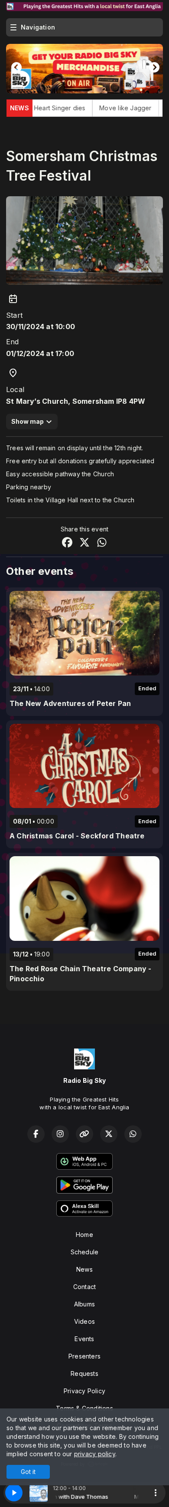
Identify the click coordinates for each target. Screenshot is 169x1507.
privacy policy (94, 1454)
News (84, 1269)
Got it (28, 1471)
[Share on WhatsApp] (102, 543)
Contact (84, 1286)
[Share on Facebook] (67, 543)
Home (84, 1234)
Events (84, 1338)
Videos (84, 1321)
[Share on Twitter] (84, 543)
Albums (84, 1304)
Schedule (85, 1252)
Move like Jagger (91, 108)
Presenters (84, 1356)
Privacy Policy (84, 1391)
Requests (84, 1373)
